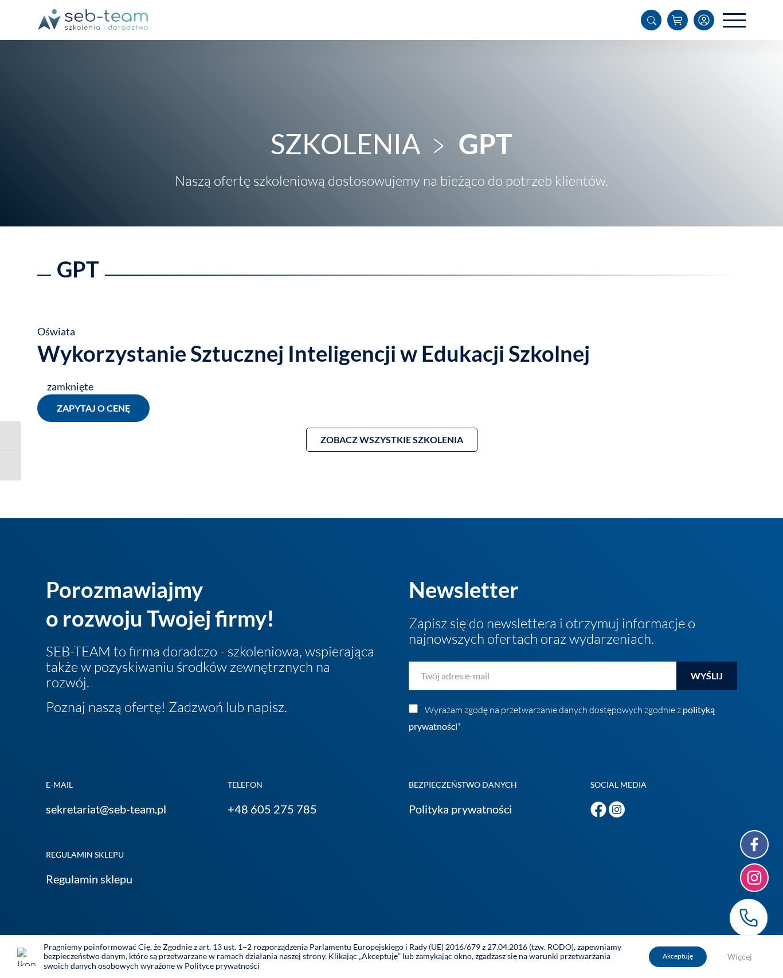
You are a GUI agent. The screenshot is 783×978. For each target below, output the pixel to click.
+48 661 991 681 (749, 918)
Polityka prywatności (460, 809)
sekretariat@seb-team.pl (106, 809)
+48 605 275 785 (272, 809)
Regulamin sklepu (89, 879)
